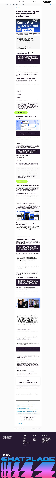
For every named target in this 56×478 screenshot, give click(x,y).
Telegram (10, 4)
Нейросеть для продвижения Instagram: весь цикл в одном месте (26, 411)
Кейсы (17, 4)
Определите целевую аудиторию (24, 39)
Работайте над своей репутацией (24, 43)
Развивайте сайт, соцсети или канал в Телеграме (26, 40)
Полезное (22, 4)
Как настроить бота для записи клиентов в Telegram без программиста (27, 409)
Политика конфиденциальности (46, 437)
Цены (20, 1)
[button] (17, 1)
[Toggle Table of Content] (38, 37)
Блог (33, 437)
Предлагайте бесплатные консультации (25, 41)
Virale (24, 440)
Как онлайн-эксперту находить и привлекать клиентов (25, 38)
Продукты (16, 1)
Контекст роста (35, 439)
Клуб (23, 1)
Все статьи (7, 4)
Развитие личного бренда (23, 48)
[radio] (24, 419)
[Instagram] (4, 455)
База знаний (34, 440)
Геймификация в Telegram (26, 443)
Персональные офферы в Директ (24, 46)
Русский (34, 1)
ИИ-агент (24, 441)
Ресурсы (30, 1)
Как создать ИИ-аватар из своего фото (23, 408)
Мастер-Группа (27, 226)
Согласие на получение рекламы (46, 439)
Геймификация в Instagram (26, 442)
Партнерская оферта (45, 442)
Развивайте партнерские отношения (24, 42)
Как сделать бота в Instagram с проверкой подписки (24, 406)
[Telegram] (7, 455)
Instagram (14, 4)
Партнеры (26, 1)
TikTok (24, 439)
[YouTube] (9, 455)
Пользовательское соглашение (46, 438)
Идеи (19, 4)
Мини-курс (34, 438)
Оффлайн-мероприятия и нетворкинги (25, 47)
